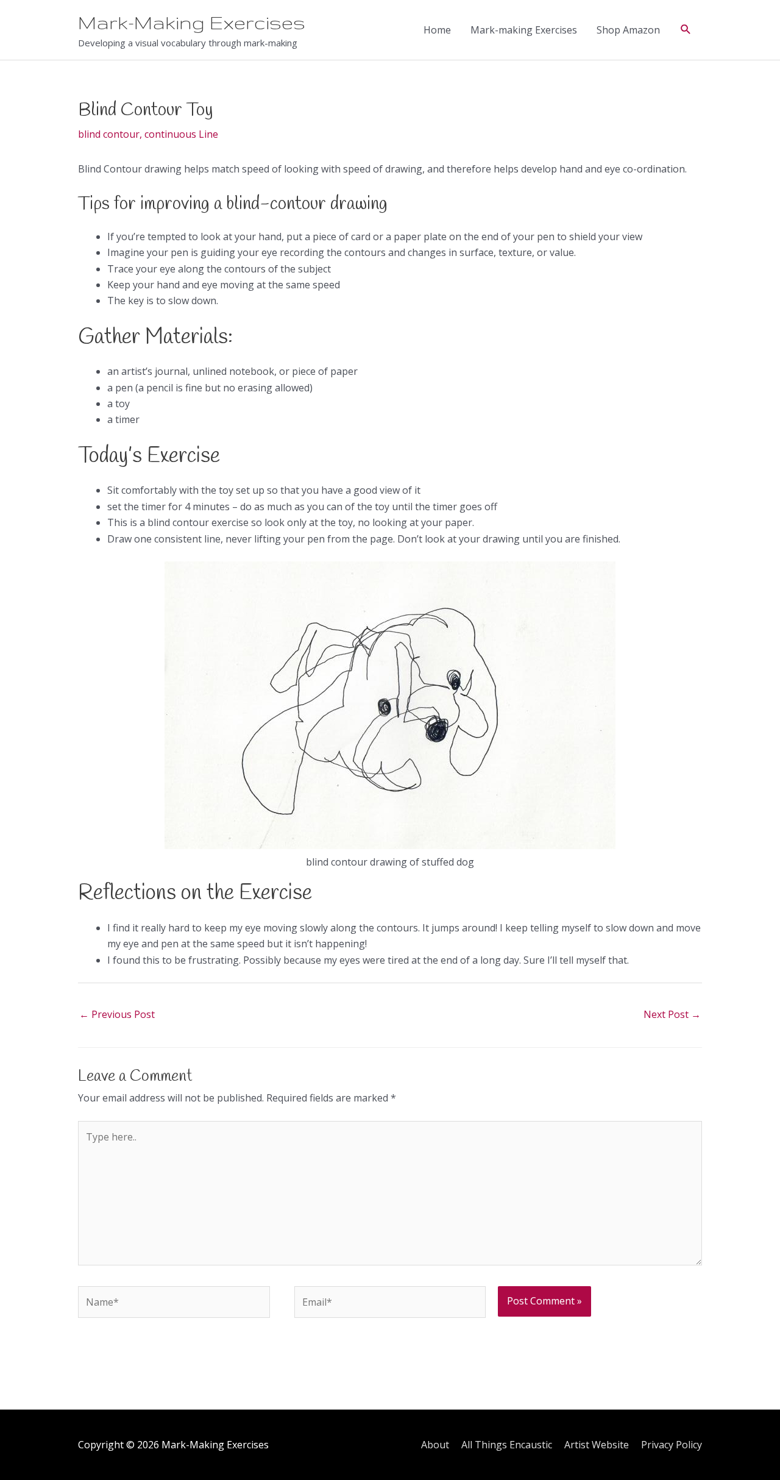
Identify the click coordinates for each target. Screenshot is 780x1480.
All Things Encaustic (506, 1444)
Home (437, 30)
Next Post (672, 1014)
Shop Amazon (628, 30)
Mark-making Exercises (523, 30)
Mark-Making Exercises (191, 22)
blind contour (109, 134)
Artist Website (596, 1444)
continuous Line (181, 134)
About (435, 1444)
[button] (685, 29)
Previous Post (117, 1014)
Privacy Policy (671, 1444)
